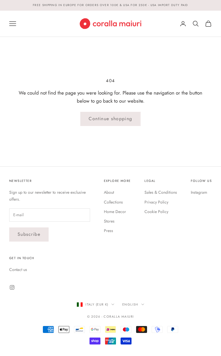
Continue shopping (110, 118)
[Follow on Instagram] (12, 287)
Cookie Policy (156, 211)
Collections (113, 202)
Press (108, 230)
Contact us (18, 269)
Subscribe (29, 234)
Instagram (199, 192)
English (130, 304)
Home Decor (115, 211)
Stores (109, 221)
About (109, 192)
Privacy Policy (156, 202)
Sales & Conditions (160, 192)
